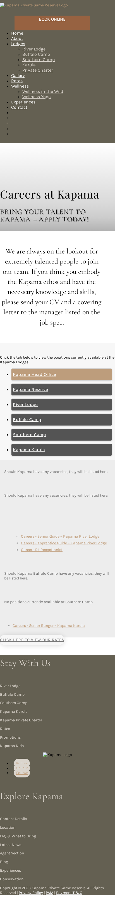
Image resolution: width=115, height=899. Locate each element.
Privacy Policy (31, 892)
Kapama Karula (29, 450)
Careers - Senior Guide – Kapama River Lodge (60, 536)
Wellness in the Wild (42, 91)
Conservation (11, 879)
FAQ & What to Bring (18, 836)
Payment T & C (69, 892)
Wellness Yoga (36, 96)
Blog (4, 861)
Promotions (10, 737)
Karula (29, 64)
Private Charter (37, 70)
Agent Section (12, 853)
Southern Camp (38, 59)
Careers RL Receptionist (42, 549)
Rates (5, 728)
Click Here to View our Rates (32, 639)
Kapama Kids (12, 745)
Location (7, 827)
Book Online (52, 19)
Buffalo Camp (36, 54)
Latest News (10, 844)
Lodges (18, 43)
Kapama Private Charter (21, 720)
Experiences (10, 870)
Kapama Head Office (34, 375)
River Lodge (33, 49)
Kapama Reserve (30, 390)
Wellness (20, 86)
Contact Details (13, 818)
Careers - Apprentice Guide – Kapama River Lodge (64, 543)
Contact (19, 107)
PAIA (49, 892)
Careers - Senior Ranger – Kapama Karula (49, 625)
